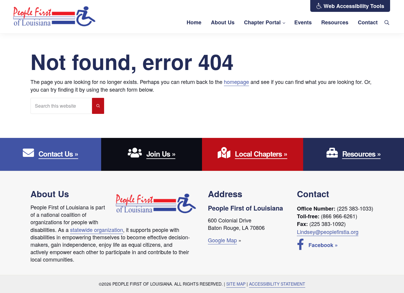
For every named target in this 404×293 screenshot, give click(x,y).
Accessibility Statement (277, 284)
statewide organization (96, 229)
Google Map (222, 240)
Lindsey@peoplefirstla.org (327, 231)
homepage (236, 81)
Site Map (235, 284)
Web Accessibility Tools (353, 6)
